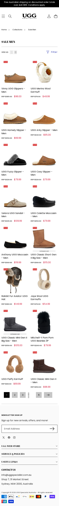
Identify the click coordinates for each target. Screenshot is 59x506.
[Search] (10, 16)
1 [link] (6, 395)
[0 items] (55, 16)
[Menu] (3, 16)
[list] (11, 52)
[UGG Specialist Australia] (29, 16)
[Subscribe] (52, 429)
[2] (15, 52)
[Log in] (49, 16)
